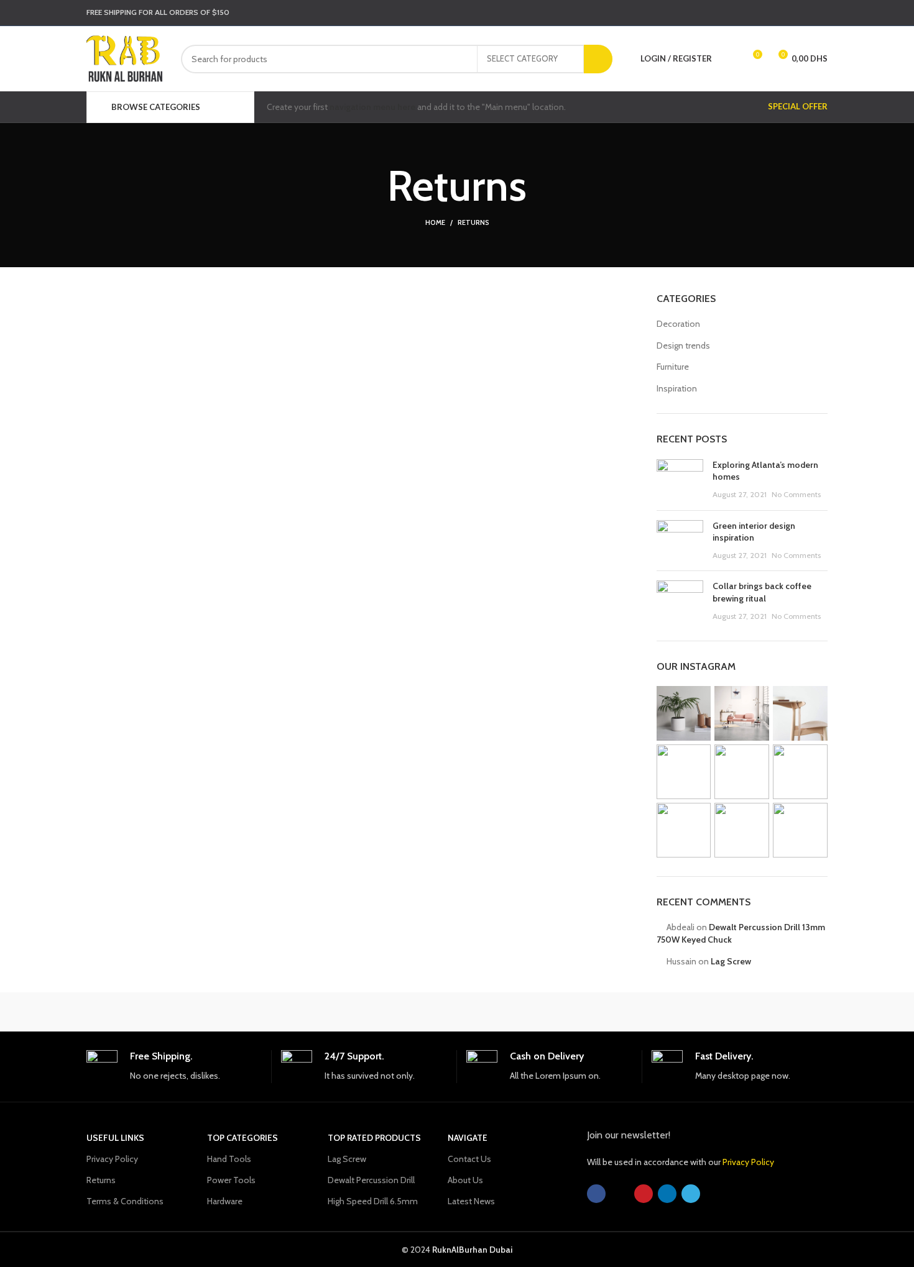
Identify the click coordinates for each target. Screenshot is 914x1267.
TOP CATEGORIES (242, 1137)
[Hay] (668, 1011)
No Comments (796, 494)
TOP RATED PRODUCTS (374, 1137)
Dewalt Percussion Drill (371, 1180)
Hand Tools (229, 1158)
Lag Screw (731, 961)
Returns (101, 1180)
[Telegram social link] (819, 13)
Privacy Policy (112, 1158)
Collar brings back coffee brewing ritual (762, 592)
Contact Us (469, 1158)
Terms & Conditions (125, 1201)
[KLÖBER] (457, 1011)
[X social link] (771, 13)
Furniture (673, 366)
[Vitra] (139, 1011)
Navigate (467, 1137)
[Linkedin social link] (803, 13)
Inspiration (677, 388)
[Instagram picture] (684, 713)
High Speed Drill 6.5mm (373, 1201)
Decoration (678, 323)
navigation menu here (372, 106)
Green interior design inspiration (754, 532)
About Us (465, 1180)
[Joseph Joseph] (563, 1011)
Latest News (471, 1201)
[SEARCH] (598, 59)
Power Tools (231, 1180)
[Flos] (775, 1011)
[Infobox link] (174, 1066)
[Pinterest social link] (787, 13)
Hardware (224, 1201)
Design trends (683, 345)
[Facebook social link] (755, 13)
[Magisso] (245, 1011)
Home (435, 222)
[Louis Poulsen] (351, 1011)
